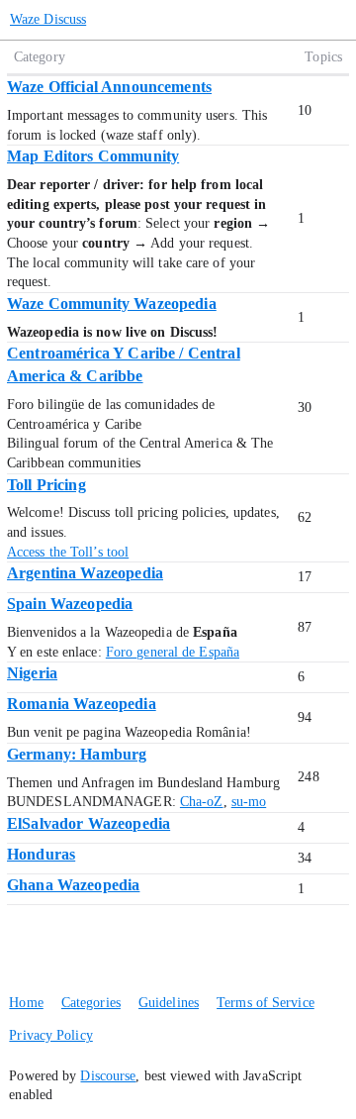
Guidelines (168, 1002)
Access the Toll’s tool (68, 552)
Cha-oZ (201, 801)
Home (26, 1002)
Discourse (107, 1075)
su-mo (249, 801)
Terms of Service (265, 1002)
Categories (91, 1002)
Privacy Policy (50, 1035)
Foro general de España (172, 652)
